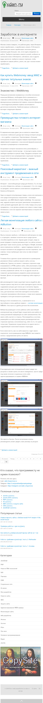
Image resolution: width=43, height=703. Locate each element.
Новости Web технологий (9, 568)
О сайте (34, 688)
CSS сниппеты (7, 506)
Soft (2, 572)
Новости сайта (5, 596)
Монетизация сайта (27, 38)
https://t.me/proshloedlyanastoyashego (19, 483)
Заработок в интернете (18, 34)
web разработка (6, 615)
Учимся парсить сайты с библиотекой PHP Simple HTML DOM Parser (20, 519)
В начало (5, 459)
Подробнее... (6, 68)
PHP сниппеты (7, 500)
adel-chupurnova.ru (10, 481)
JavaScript (4, 561)
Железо (3, 619)
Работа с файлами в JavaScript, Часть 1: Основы (17, 546)
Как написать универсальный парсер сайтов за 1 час (19, 533)
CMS (2, 580)
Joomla (3, 643)
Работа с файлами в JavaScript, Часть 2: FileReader (18, 539)
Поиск (16, 11)
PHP (2, 565)
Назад (12, 459)
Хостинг (3, 623)
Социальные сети (6, 584)
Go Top (21, 701)
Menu (21, 19)
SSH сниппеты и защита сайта (13, 504)
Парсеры (4, 576)
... (2, 462)
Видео (3, 639)
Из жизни (4, 588)
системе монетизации (35, 303)
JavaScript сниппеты (9, 508)
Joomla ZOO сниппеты (10, 498)
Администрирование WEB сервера (12, 608)
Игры (2, 627)
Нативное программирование (10, 635)
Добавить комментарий (20, 68)
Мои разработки (6, 592)
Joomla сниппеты (8, 496)
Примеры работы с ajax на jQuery (12, 526)
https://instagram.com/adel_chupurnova (20, 486)
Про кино (4, 631)
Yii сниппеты (7, 502)
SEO (2, 600)
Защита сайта (5, 604)
